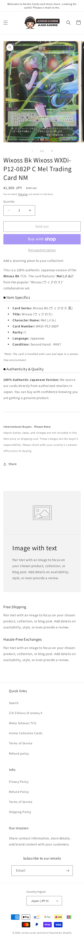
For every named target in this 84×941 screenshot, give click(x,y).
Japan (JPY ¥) (40, 901)
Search (14, 703)
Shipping (23, 194)
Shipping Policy (20, 812)
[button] (6, 23)
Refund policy (19, 753)
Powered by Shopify (60, 932)
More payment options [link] (42, 250)
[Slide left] (32, 151)
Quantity (9, 201)
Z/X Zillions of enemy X (25, 713)
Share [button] (13, 464)
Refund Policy (19, 792)
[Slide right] (52, 151)
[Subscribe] (68, 870)
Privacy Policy (18, 782)
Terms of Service (20, 743)
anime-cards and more (35, 932)
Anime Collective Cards (25, 733)
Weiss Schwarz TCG (22, 723)
